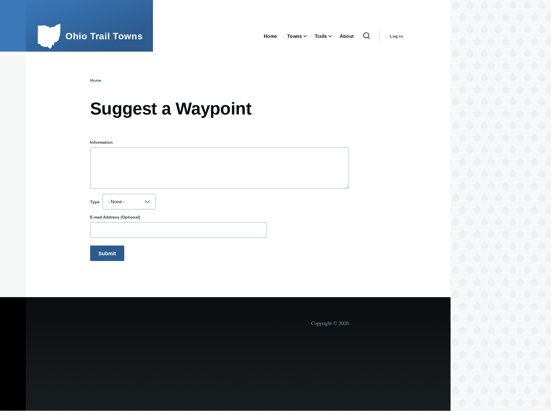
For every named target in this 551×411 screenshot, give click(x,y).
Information (101, 142)
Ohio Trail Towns (104, 36)
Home (95, 80)
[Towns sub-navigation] (308, 36)
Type (95, 202)
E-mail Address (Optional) (115, 217)
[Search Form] (366, 36)
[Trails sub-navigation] (333, 36)
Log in (396, 36)
